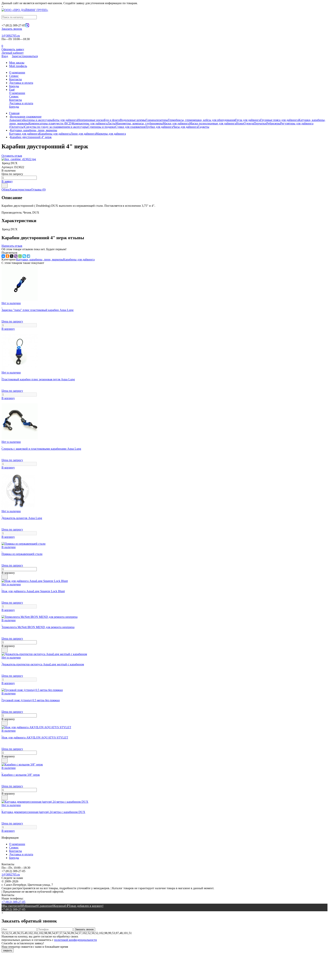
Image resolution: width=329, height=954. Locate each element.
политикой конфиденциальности (75, 939)
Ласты (111, 123)
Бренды (14, 86)
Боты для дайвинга (65, 120)
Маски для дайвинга (176, 123)
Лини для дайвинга (83, 133)
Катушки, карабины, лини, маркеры (39, 259)
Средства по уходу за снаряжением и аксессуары (56, 126)
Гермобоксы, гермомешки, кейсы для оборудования (201, 120)
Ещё (12, 89)
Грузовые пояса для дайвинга (279, 120)
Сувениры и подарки (101, 126)
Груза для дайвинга (247, 120)
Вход (5, 56)
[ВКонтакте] (3, 256)
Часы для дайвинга (185, 126)
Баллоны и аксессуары (38, 120)
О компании (17, 72)
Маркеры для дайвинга (111, 133)
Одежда (249, 123)
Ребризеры (273, 123)
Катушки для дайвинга (24, 133)
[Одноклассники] (7, 256)
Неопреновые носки (90, 120)
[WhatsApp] (20, 256)
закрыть (7, 950)
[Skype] (24, 256)
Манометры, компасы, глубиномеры (139, 123)
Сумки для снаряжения (130, 126)
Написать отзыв (12, 245)
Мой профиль (18, 66)
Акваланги (16, 120)
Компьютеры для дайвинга (89, 123)
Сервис (14, 76)
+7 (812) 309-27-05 (13, 901)
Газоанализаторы (157, 120)
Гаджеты (203, 126)
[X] (11, 256)
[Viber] (16, 256)
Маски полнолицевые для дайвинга (212, 123)
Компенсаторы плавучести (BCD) (50, 123)
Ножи (240, 123)
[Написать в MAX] (27, 26)
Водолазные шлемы (133, 120)
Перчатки (260, 123)
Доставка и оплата (21, 82)
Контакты (15, 79)
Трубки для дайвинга (159, 126)
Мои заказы (16, 62)
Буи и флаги (112, 120)
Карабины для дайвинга (54, 133)
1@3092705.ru (11, 35)
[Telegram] (28, 256)
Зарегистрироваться (25, 56)
